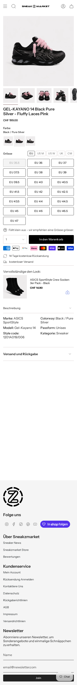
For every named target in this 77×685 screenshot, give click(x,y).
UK (61, 153)
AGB (6, 607)
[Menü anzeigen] (5, 6)
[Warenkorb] (71, 6)
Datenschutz (11, 593)
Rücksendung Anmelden (18, 579)
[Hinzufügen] (67, 292)
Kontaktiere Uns (13, 586)
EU (31, 153)
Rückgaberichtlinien (15, 600)
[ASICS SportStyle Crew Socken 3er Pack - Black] (15, 287)
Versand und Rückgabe (20, 354)
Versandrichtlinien (14, 621)
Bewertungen (11, 556)
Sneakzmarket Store (16, 550)
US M (40, 153)
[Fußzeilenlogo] (13, 497)
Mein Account (12, 572)
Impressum (10, 614)
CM (70, 153)
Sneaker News (12, 543)
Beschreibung (11, 308)
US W (51, 153)
